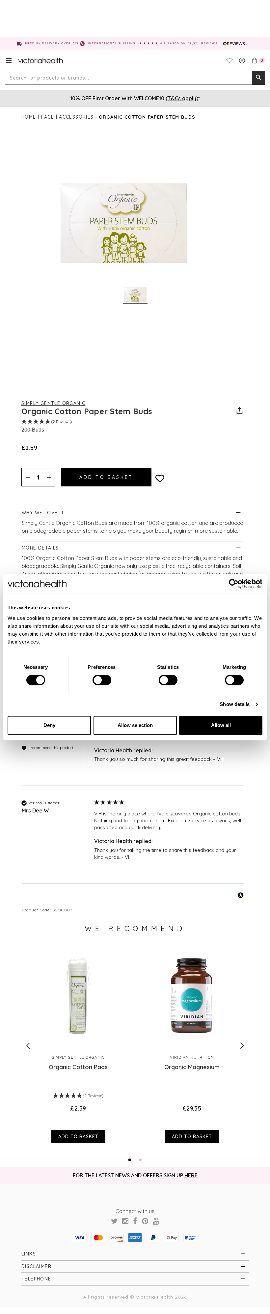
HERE (191, 1175)
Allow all (221, 725)
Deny (49, 725)
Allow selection (135, 725)
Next (242, 1046)
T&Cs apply (182, 98)
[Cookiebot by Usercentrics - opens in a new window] (233, 584)
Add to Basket (78, 1136)
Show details (235, 704)
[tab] (129, 1160)
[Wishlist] (229, 60)
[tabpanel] (78, 1045)
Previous (28, 1046)
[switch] (102, 680)
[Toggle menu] (8, 60)
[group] (133, 754)
